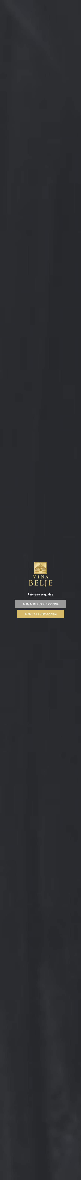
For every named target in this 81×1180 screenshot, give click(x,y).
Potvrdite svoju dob (40, 594)
